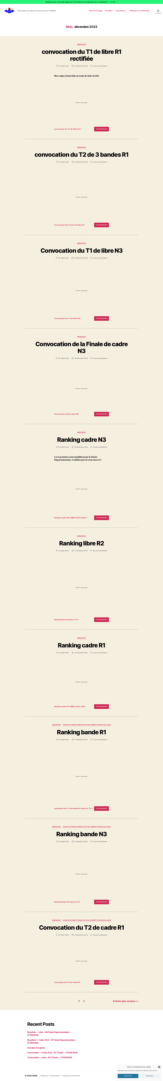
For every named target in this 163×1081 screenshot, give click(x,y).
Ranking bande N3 (81, 834)
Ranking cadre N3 (81, 439)
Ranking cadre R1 (81, 645)
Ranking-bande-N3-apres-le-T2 (67, 902)
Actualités (109, 11)
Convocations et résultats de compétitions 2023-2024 (87, 725)
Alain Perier (65, 66)
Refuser (149, 1076)
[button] (159, 1067)
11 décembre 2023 (81, 739)
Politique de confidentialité (140, 11)
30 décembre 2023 (81, 258)
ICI (116, 2)
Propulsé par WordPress (71, 1076)
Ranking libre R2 (81, 543)
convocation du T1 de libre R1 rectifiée (81, 55)
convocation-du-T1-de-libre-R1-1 (67, 129)
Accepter (128, 1076)
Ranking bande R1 (81, 732)
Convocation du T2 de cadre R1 (81, 927)
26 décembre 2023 (81, 358)
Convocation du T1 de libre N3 (81, 250)
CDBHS (34, 1076)
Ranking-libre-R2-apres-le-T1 (66, 620)
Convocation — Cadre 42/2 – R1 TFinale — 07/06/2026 (52, 1052)
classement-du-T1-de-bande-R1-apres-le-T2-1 (73, 808)
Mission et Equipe (96, 11)
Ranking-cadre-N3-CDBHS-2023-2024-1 (70, 518)
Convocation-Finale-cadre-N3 (66, 414)
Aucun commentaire (100, 66)
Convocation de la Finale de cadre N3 (81, 347)
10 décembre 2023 (81, 935)
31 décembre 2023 (81, 66)
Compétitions (120, 11)
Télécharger (101, 129)
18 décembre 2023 (81, 447)
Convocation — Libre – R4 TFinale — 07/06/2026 (49, 1057)
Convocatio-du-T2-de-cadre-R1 (67, 982)
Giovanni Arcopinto (36, 1048)
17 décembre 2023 (81, 551)
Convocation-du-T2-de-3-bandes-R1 (69, 225)
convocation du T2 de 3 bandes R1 (81, 154)
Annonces (81, 44)
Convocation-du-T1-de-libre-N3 (67, 318)
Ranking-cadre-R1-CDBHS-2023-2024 (69, 706)
